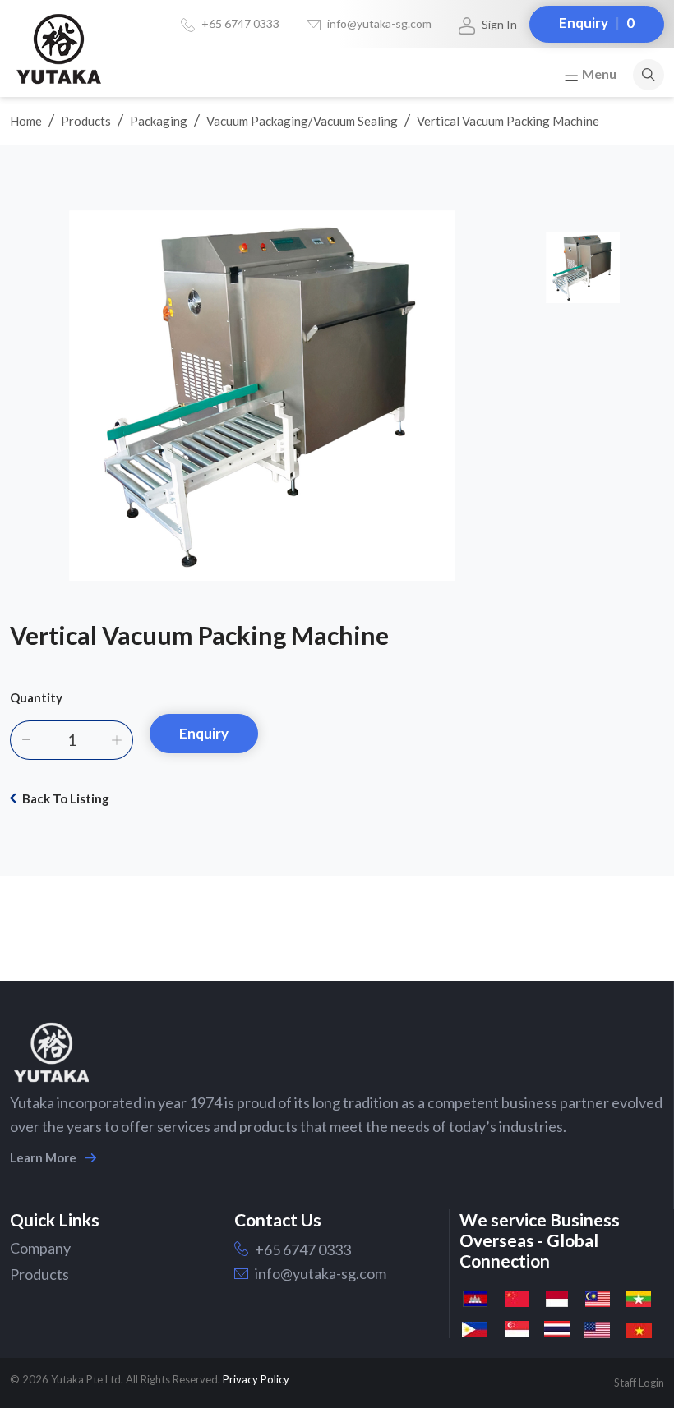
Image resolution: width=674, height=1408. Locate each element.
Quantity (36, 697)
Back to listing (65, 798)
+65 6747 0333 (240, 23)
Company (40, 1248)
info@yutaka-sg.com (379, 23)
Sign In (499, 24)
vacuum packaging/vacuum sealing (302, 120)
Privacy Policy (256, 1379)
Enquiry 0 (597, 22)
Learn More (43, 1157)
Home (26, 120)
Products (86, 120)
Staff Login (639, 1382)
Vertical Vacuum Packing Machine (508, 120)
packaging (158, 120)
